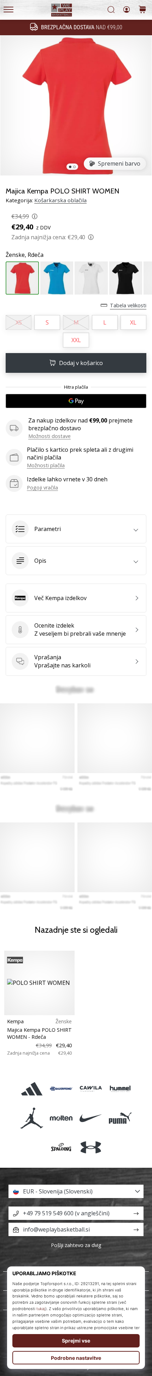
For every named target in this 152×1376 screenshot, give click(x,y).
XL (133, 322)
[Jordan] (32, 1118)
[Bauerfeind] (61, 1088)
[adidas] (32, 1088)
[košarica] (142, 10)
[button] (76, 529)
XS (19, 322)
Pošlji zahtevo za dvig (76, 1245)
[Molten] (61, 1118)
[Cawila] (90, 1088)
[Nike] (90, 1118)
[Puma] (120, 1118)
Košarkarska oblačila (60, 200)
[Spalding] (61, 1147)
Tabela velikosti (128, 305)
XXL (76, 340)
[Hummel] (120, 1088)
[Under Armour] (90, 1147)
